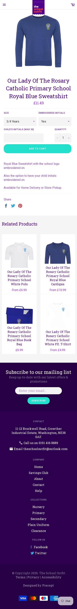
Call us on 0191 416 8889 (40, 443)
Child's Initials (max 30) (19, 129)
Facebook (40, 547)
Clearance (38, 531)
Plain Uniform (38, 525)
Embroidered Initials (51, 113)
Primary (38, 513)
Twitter (40, 553)
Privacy (33, 577)
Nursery (39, 507)
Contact (38, 485)
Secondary (39, 519)
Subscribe (38, 400)
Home (38, 467)
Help (38, 491)
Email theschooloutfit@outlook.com (40, 449)
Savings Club (38, 473)
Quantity (60, 129)
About (38, 479)
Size (6, 113)
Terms (20, 577)
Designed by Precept (38, 585)
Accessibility (51, 577)
